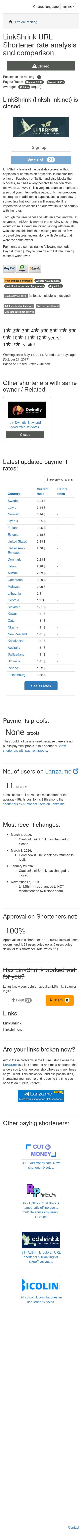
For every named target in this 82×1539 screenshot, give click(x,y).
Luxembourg (16, 674)
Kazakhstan (16, 640)
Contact (73, 1527)
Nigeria (13, 627)
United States (17, 541)
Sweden (14, 500)
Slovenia (14, 606)
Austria (13, 573)
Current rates (42, 491)
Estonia (13, 534)
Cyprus (13, 521)
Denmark (14, 559)
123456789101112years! (37, 334)
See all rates (41, 685)
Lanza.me (59, 771)
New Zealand (17, 634)
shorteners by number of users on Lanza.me (34, 804)
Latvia (12, 507)
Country (14, 493)
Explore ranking (26, 22)
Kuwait (13, 613)
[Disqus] (41, 1362)
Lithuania (14, 593)
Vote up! (40, 160)
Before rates (62, 491)
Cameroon (15, 579)
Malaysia (14, 586)
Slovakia (14, 661)
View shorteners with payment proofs (34, 748)
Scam (60, 1000)
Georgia (13, 600)
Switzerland (16, 654)
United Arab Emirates (16, 550)
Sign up (39, 147)
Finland (13, 527)
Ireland (13, 566)
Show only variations (60, 479)
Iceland (13, 668)
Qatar (12, 620)
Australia (14, 647)
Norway (13, 514)
